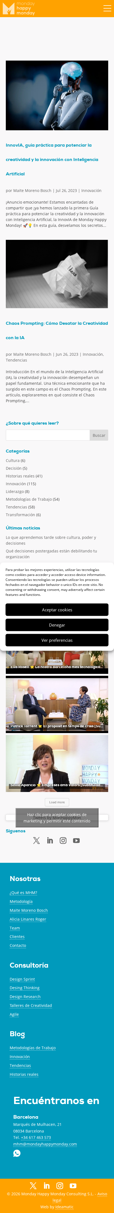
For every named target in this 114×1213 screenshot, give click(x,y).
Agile (14, 1014)
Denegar (57, 625)
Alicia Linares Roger (28, 919)
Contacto (18, 945)
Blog (17, 1034)
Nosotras (25, 879)
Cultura (13, 460)
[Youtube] (76, 841)
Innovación (91, 190)
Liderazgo (15, 491)
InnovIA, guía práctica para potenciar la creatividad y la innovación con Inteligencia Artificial (52, 160)
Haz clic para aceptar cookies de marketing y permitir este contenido (57, 818)
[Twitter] (36, 840)
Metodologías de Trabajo (29, 499)
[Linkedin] (49, 840)
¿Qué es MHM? (23, 892)
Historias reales (20, 476)
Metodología (21, 901)
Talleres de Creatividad (31, 1005)
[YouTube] (73, 1186)
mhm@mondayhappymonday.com (45, 1144)
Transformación (20, 514)
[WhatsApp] (86, 1185)
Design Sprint (22, 979)
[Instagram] (59, 1186)
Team (15, 928)
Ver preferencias (57, 640)
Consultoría (29, 966)
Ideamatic (64, 1206)
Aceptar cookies (57, 609)
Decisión (14, 468)
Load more (57, 802)
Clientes (17, 936)
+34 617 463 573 (36, 1137)
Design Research (25, 996)
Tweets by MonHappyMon (57, 817)
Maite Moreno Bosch (32, 190)
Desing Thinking (25, 987)
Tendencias (16, 360)
